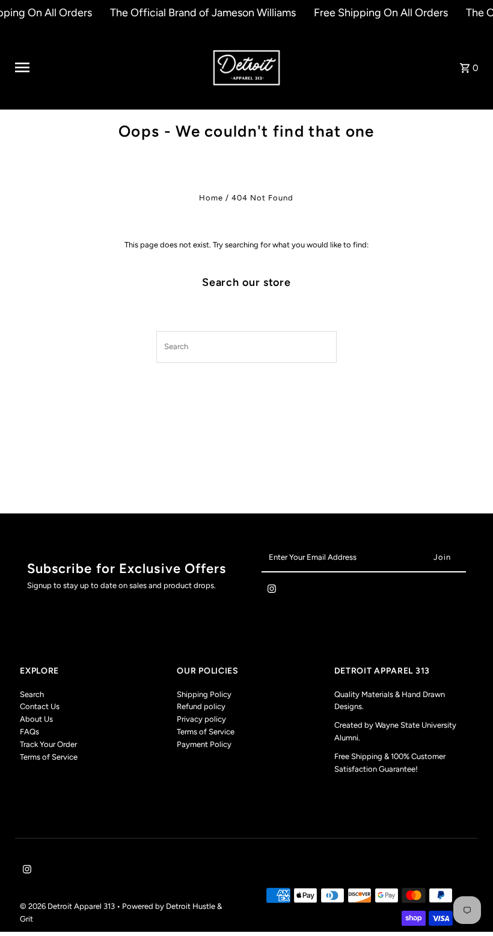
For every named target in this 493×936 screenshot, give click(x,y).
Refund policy (201, 706)
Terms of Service (49, 756)
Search (32, 694)
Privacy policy (201, 719)
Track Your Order (48, 744)
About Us (36, 719)
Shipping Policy (204, 694)
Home (211, 197)
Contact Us (40, 706)
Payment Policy (204, 744)
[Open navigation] (109, 67)
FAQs (29, 731)
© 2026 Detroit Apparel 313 (68, 906)
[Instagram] (272, 591)
